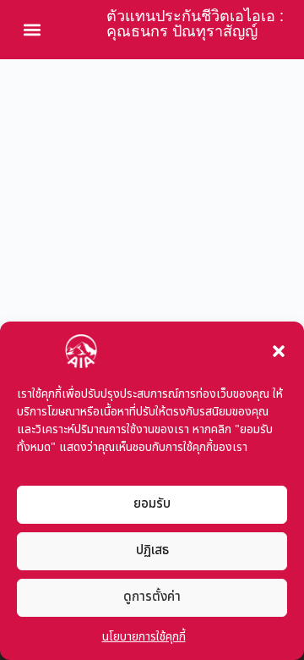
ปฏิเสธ (152, 550)
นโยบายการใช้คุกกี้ (144, 637)
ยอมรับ (152, 504)
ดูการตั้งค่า (152, 597)
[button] (278, 351)
